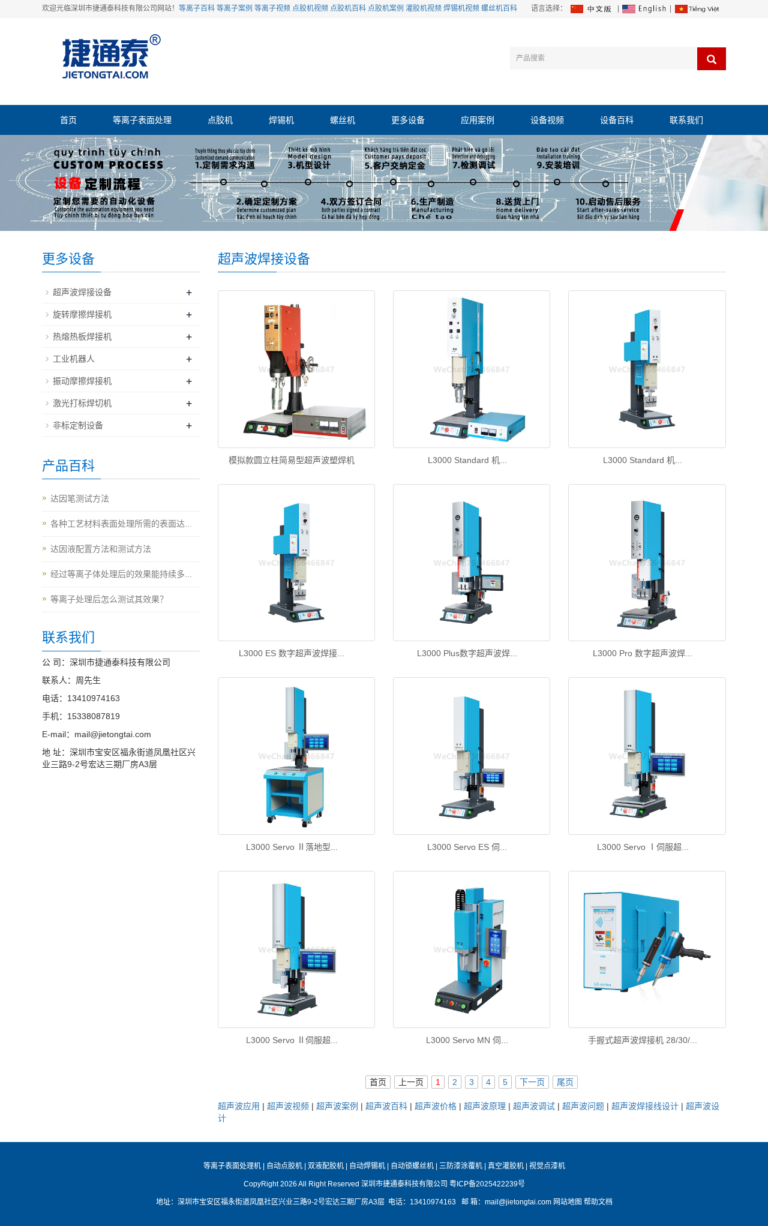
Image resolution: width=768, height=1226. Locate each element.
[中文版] (592, 8)
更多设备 (408, 120)
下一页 (532, 1082)
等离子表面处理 (142, 120)
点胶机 (220, 120)
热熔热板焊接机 (82, 336)
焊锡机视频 (461, 8)
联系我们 (686, 120)
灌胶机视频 (424, 8)
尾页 (565, 1082)
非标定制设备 (78, 425)
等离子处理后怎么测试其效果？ (109, 599)
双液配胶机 (326, 1166)
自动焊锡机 (367, 1166)
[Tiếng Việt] (696, 8)
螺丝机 (342, 120)
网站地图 (567, 1202)
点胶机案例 (386, 8)
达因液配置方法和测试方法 (100, 549)
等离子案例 (235, 8)
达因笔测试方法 (79, 498)
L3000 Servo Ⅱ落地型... (292, 847)
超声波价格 (436, 1106)
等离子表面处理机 (232, 1166)
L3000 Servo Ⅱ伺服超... (292, 1040)
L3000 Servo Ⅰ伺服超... (643, 847)
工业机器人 (74, 358)
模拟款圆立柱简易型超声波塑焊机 (292, 460)
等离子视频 (272, 8)
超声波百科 (386, 1106)
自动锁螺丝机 (412, 1166)
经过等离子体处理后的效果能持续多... (121, 574)
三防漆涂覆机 (460, 1166)
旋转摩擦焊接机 (82, 314)
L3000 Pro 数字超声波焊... (642, 653)
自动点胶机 (284, 1166)
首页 (68, 120)
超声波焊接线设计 (645, 1106)
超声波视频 (288, 1106)
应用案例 (477, 120)
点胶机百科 (348, 8)
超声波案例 (337, 1106)
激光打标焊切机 (82, 403)
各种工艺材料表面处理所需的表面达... (121, 523)
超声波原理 (485, 1106)
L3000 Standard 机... (467, 460)
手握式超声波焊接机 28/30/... (642, 1040)
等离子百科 (197, 8)
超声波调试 (534, 1106)
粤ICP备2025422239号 (487, 1184)
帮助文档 (598, 1202)
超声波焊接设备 (82, 292)
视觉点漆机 (547, 1166)
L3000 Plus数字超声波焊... (467, 653)
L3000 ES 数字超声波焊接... (291, 653)
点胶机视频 (310, 8)
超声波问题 (583, 1106)
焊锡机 (281, 120)
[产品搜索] (711, 58)
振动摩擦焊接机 (82, 381)
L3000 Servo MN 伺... (467, 1040)
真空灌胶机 (506, 1166)
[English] (644, 8)
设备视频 (547, 120)
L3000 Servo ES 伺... (467, 847)
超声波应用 (239, 1106)
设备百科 (617, 120)
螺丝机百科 (499, 8)
